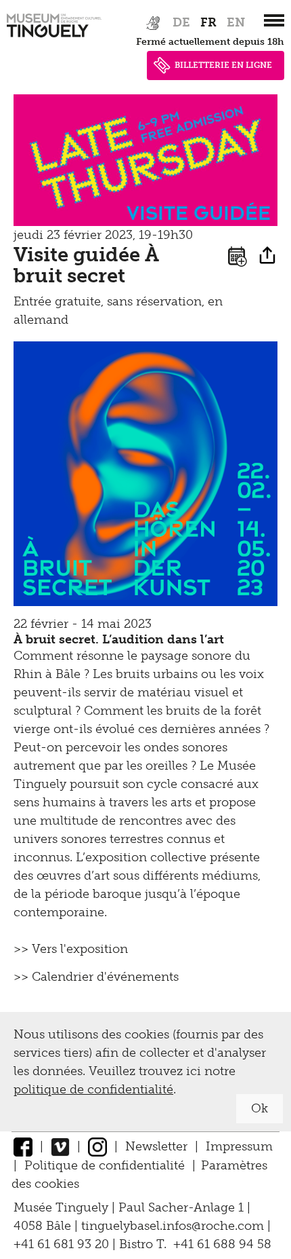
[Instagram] (97, 1146)
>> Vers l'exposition (71, 948)
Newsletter (156, 1146)
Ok (259, 1108)
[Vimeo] (60, 1146)
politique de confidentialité (93, 1089)
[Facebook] (23, 1146)
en (236, 22)
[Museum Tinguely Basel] (54, 37)
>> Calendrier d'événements (96, 976)
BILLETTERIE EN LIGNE (223, 65)
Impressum (239, 1146)
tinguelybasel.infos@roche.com (174, 1225)
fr (208, 22)
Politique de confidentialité (104, 1165)
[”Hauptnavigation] (274, 20)
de (181, 22)
